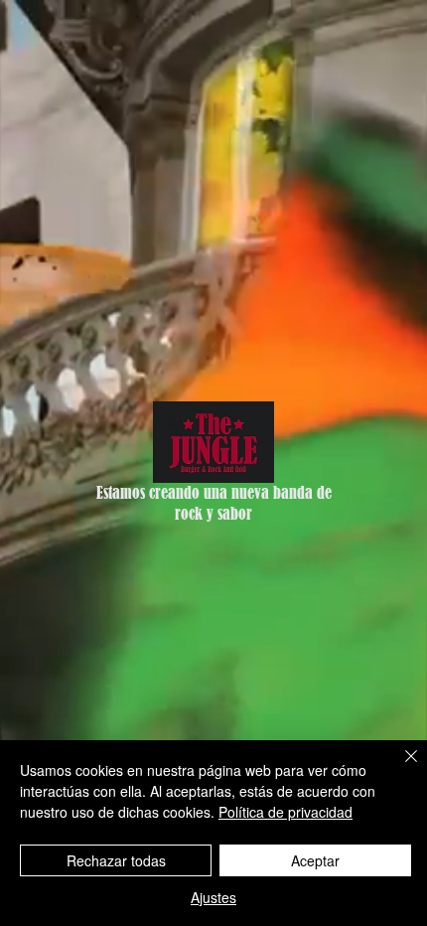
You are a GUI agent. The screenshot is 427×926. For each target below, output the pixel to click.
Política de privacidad (285, 812)
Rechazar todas (116, 860)
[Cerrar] (399, 768)
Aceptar (315, 860)
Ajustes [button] (213, 897)
